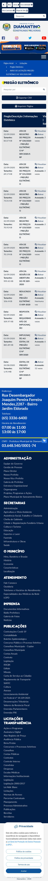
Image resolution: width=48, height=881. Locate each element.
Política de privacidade (24, 858)
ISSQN (7, 664)
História (7, 560)
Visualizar (41, 131)
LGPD (6, 597)
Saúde (7, 545)
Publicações (9, 809)
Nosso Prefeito (11, 474)
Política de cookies (23, 851)
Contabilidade (10, 635)
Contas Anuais (10, 653)
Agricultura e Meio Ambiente (18, 512)
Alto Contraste (7, 10)
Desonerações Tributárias (16, 701)
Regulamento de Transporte (17, 679)
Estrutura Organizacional (16, 485)
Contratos (8, 757)
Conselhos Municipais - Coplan (19, 646)
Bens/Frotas (10, 743)
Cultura (7, 686)
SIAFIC (7, 683)
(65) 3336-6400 (14, 418)
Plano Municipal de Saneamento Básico (23, 496)
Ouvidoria (8, 586)
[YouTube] (44, 38)
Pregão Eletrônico (16, 67)
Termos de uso (24, 864)
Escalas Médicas (12, 772)
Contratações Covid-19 (15, 631)
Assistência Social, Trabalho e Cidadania (23, 515)
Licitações (23, 63)
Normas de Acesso (13, 794)
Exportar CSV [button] (25, 97)
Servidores (9, 816)
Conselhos (9, 750)
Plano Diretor (10, 471)
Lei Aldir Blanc (10, 787)
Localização (9, 571)
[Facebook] (3, 38)
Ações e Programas (13, 728)
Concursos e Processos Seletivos (20, 746)
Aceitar (24, 871)
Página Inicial (8, 63)
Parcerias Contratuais (14, 798)
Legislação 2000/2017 (14, 783)
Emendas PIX (10, 712)
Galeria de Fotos (12, 616)
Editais (7, 668)
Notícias (8, 620)
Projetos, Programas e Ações (18, 493)
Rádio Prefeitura (12, 612)
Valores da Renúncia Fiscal (16, 705)
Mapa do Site (21, 10)
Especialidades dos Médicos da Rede (21, 594)
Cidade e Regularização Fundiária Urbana (23, 523)
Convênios (9, 765)
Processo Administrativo (15, 805)
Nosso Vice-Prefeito (13, 478)
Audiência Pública (12, 739)
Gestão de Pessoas (13, 467)
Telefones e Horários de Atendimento (22, 590)
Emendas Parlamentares (15, 708)
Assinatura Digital (12, 732)
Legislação (9, 661)
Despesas (8, 768)
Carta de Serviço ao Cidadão (17, 675)
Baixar (40, 134)
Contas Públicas (11, 754)
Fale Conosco (10, 582)
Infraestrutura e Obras (15, 541)
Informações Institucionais (16, 776)
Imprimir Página (25, 106)
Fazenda (8, 537)
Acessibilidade (25, 5)
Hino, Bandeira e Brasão (15, 556)
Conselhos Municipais (14, 650)
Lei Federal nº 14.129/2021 (17, 697)
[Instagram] (16, 38)
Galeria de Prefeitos (13, 482)
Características (11, 567)
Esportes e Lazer (12, 534)
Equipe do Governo (13, 463)
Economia (8, 564)
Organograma (10, 489)
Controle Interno (12, 761)
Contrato (8, 657)
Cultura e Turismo (12, 526)
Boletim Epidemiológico (15, 639)
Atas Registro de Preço (15, 735)
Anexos (7, 690)
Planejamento (10, 802)
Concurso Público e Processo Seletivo (22, 642)
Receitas (8, 813)
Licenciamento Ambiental (16, 694)
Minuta (7, 672)
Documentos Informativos (16, 609)
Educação (8, 530)
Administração (11, 508)
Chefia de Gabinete (13, 519)
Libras (15, 5)
